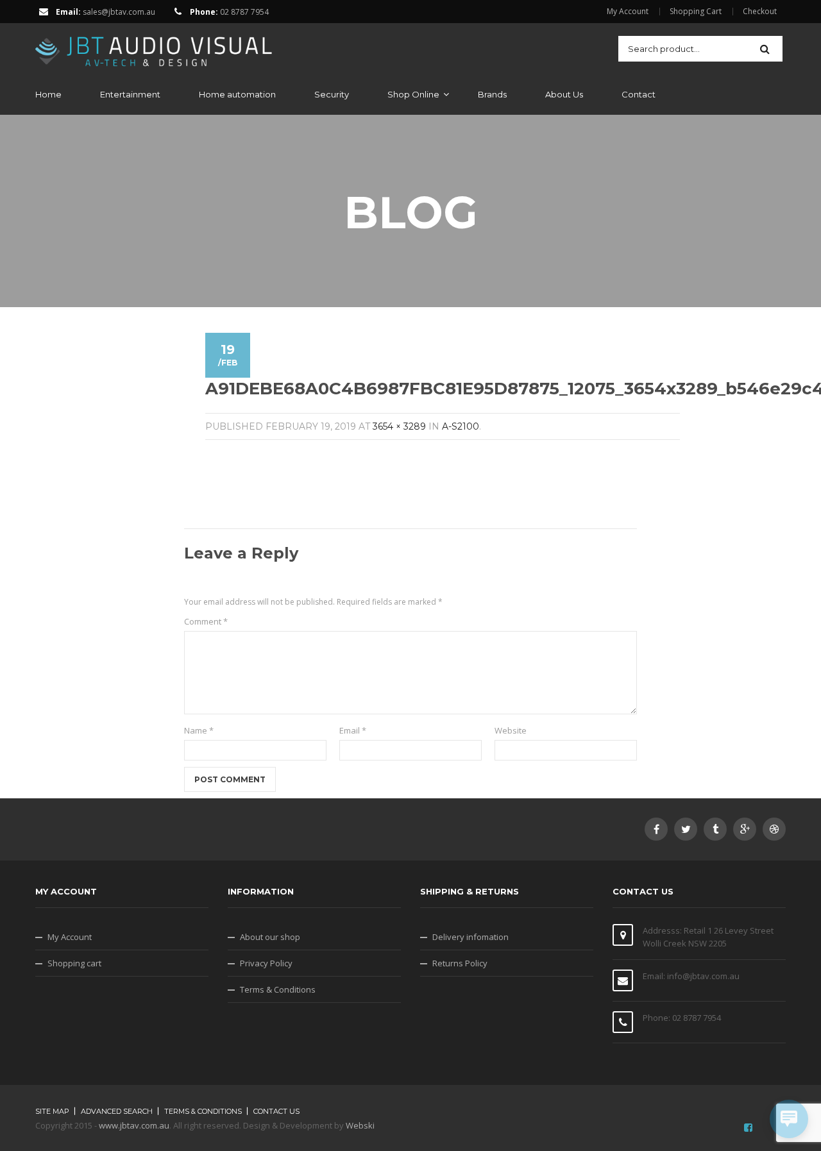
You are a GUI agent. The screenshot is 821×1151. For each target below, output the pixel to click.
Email (352, 730)
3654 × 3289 (399, 426)
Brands (492, 94)
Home (48, 94)
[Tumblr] (715, 829)
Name (199, 730)
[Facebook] (656, 829)
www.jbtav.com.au (134, 1125)
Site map (52, 1111)
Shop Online (413, 94)
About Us (564, 94)
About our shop (270, 937)
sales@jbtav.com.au (119, 11)
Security (331, 94)
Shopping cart (74, 963)
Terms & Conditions (278, 989)
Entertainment (130, 94)
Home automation (237, 94)
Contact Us (276, 1111)
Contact (639, 94)
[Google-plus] (744, 829)
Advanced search (117, 1111)
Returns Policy (459, 963)
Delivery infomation (470, 937)
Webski (360, 1125)
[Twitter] (685, 829)
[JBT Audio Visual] (154, 47)
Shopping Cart (696, 11)
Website (511, 730)
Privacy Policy (266, 963)
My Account (627, 11)
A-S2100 (460, 426)
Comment (206, 621)
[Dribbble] (774, 829)
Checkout (760, 11)
